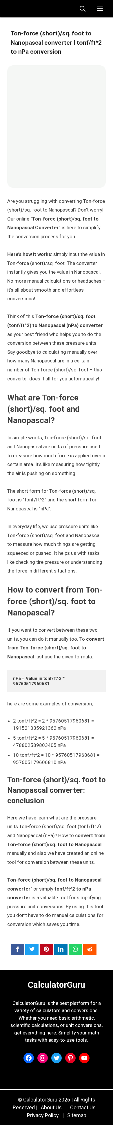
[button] (82, 8)
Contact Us (83, 1107)
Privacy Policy (43, 1115)
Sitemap (76, 1115)
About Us (51, 1107)
